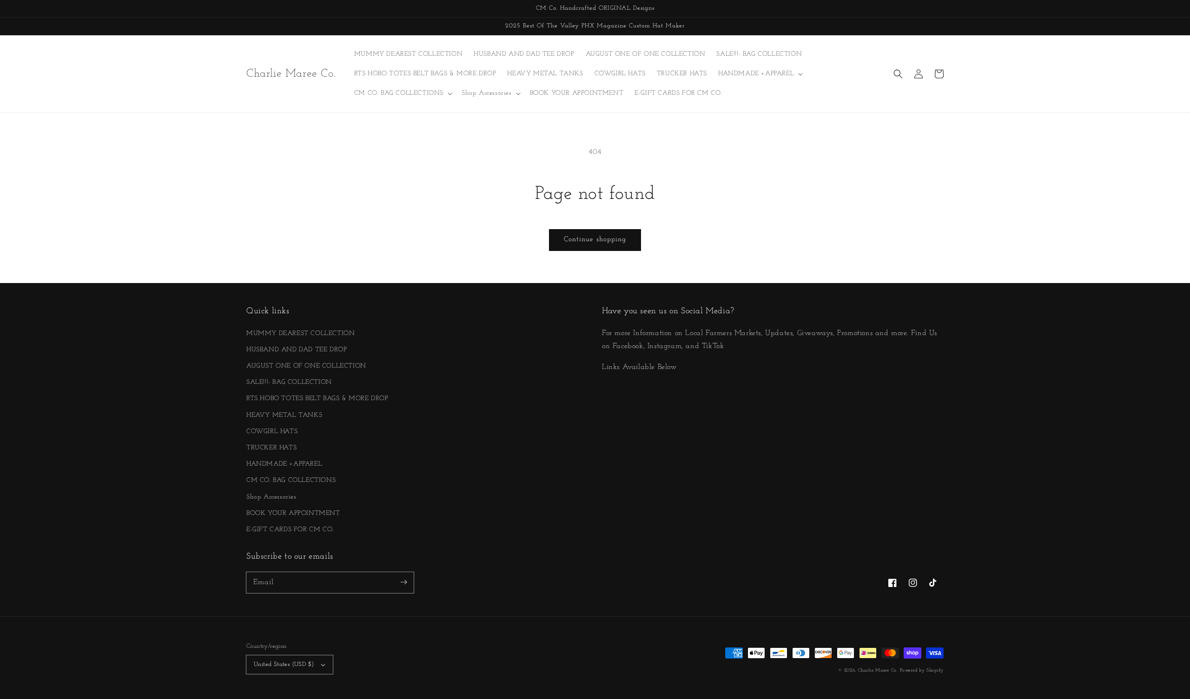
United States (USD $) (284, 664)
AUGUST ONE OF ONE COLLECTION (306, 366)
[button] (898, 74)
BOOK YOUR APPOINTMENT (293, 513)
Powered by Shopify (922, 670)
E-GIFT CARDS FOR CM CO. (290, 529)
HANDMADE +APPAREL (284, 464)
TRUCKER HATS (271, 447)
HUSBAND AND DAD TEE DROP (296, 349)
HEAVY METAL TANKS (284, 415)
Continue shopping (595, 239)
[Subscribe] (403, 582)
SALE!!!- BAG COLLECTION (289, 382)
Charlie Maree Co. (878, 670)
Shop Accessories (271, 497)
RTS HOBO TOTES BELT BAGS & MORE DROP (317, 398)
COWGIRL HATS (272, 431)
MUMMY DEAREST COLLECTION (300, 333)
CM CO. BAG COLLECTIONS (291, 480)
